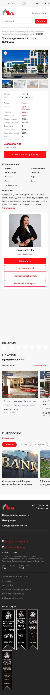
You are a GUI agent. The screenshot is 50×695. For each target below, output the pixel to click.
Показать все (40, 365)
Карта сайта (7, 585)
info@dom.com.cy (41, 508)
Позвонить (25, 260)
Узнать (24, 112)
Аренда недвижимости (14, 525)
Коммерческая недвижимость (22, 34)
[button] (44, 64)
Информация (9, 520)
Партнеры (7, 581)
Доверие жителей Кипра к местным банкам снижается (17, 483)
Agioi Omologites (26, 107)
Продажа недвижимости (33, 31)
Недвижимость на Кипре (12, 31)
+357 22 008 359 (25, 254)
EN (13, 3)
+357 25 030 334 (40, 505)
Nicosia (24, 103)
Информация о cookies (12, 598)
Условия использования (13, 593)
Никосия (5, 34)
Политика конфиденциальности (16, 589)
